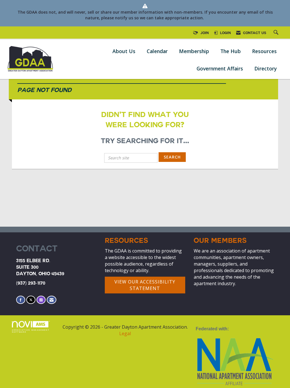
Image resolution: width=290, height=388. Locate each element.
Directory (265, 68)
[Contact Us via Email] (51, 300)
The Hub (230, 51)
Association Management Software (31, 331)
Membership (194, 51)
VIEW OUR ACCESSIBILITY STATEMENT (144, 285)
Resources (264, 51)
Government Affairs (220, 68)
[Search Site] (277, 33)
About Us (123, 51)
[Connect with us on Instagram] (41, 300)
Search (172, 157)
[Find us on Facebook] (20, 300)
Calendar (157, 51)
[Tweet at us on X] (30, 300)
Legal (125, 333)
